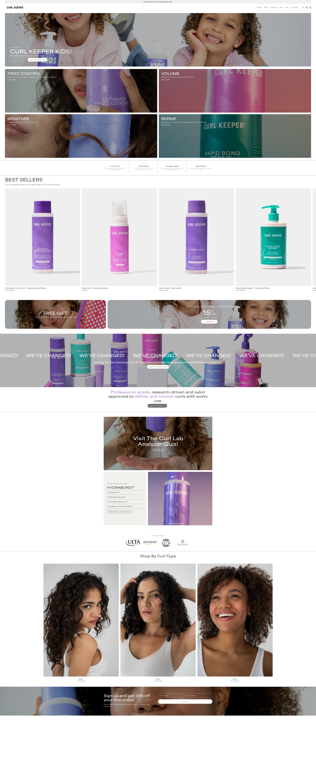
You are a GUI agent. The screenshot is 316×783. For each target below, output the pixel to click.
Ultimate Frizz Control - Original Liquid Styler (25, 288)
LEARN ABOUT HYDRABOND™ (119, 512)
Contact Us (164, 726)
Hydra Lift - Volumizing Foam (95, 288)
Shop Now (11, 79)
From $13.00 (9, 290)
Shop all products (37, 60)
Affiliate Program (200, 736)
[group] (158, 2)
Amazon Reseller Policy (202, 731)
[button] (294, 7)
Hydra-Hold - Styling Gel (170, 288)
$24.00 (84, 290)
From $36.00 (241, 290)
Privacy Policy (198, 728)
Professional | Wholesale (202, 734)
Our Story (197, 726)
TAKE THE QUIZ (158, 450)
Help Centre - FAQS (167, 734)
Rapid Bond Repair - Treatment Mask (253, 288)
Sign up (185, 701)
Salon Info (163, 736)
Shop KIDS (18, 60)
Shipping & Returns (167, 728)
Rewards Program (167, 731)
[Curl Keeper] (15, 7)
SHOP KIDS (209, 322)
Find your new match (158, 367)
